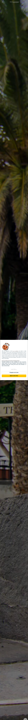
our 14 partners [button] (15, 351)
